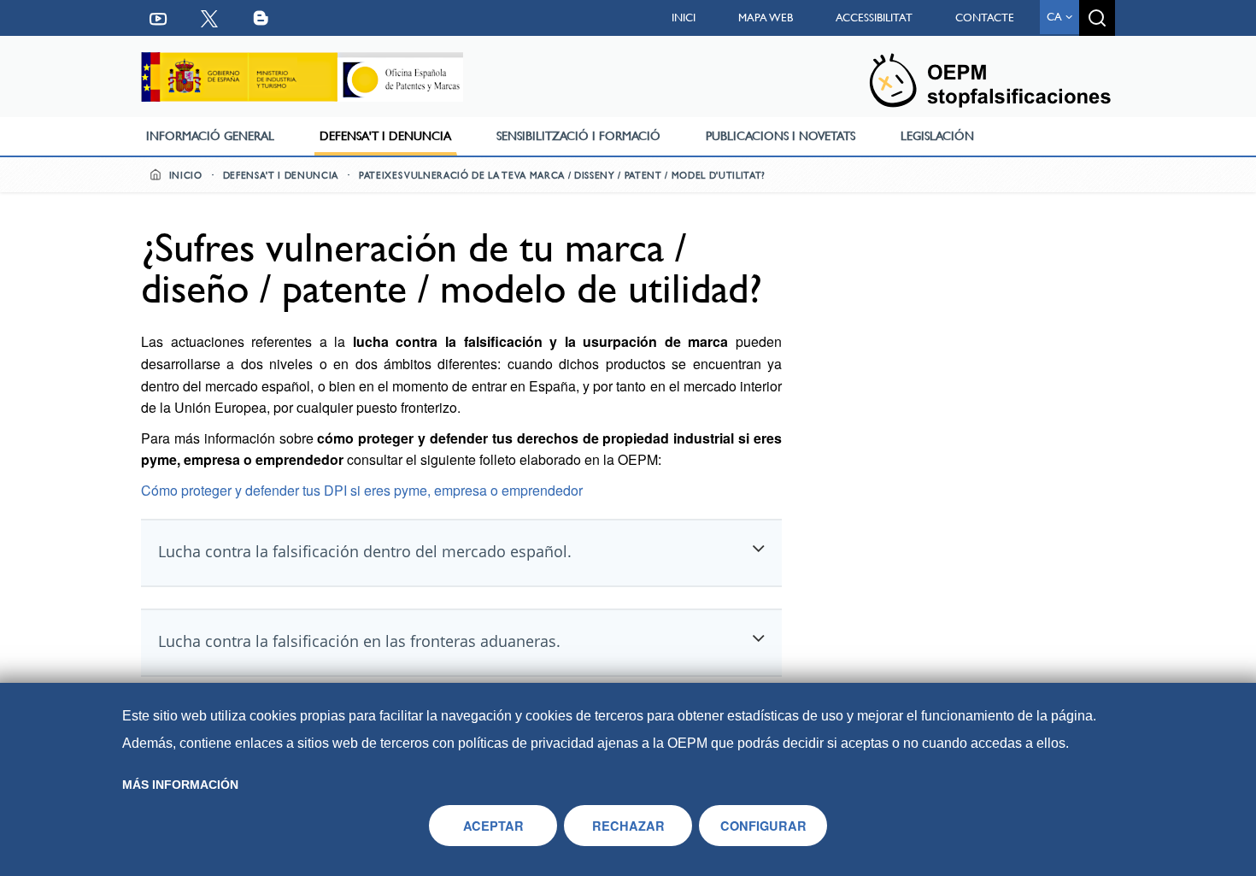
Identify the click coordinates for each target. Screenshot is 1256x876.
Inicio (184, 175)
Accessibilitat (874, 17)
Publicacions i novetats (780, 136)
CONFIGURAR (763, 825)
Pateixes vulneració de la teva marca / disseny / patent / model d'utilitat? (562, 175)
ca (1056, 16)
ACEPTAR (493, 825)
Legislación (937, 136)
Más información (180, 784)
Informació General (210, 136)
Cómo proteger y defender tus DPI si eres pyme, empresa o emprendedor (362, 490)
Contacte (984, 17)
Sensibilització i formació (578, 136)
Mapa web (765, 17)
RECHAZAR (628, 825)
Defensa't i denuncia (385, 136)
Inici (683, 17)
